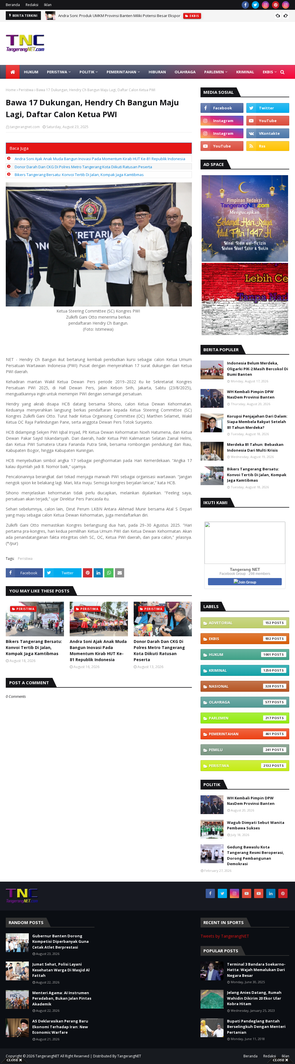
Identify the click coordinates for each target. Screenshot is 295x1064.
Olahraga (240, 702)
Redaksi (32, 4)
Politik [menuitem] (87, 71)
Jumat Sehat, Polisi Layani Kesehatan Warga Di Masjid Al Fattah (61, 970)
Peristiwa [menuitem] (57, 71)
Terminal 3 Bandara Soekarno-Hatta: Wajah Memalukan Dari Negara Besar (256, 970)
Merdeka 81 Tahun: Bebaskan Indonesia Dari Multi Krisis (255, 447)
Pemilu (240, 749)
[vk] (267, 133)
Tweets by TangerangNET (225, 936)
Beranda (13, 4)
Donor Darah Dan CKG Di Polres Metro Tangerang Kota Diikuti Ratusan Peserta (83, 166)
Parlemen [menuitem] (214, 71)
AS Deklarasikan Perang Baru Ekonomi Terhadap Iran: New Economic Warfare (60, 1026)
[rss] (267, 146)
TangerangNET (47, 1056)
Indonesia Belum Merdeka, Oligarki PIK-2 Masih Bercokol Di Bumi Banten (257, 368)
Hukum (240, 654)
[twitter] (255, 5)
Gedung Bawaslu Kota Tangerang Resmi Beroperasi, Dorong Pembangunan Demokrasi (255, 855)
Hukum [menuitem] (31, 71)
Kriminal (240, 670)
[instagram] (265, 5)
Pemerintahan (240, 733)
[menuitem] (13, 72)
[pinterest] (275, 5)
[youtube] (267, 121)
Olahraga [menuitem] (185, 71)
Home (11, 89)
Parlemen (240, 718)
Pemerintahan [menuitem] (121, 71)
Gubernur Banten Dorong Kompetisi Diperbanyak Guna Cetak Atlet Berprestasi (60, 941)
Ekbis (240, 638)
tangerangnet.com (25, 126)
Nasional (240, 686)
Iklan (48, 4)
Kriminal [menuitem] (245, 71)
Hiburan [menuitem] (157, 71)
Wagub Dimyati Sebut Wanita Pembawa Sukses (255, 825)
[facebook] (245, 5)
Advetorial (240, 622)
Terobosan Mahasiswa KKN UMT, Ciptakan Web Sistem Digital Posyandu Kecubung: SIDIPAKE (139, 15)
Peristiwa (26, 89)
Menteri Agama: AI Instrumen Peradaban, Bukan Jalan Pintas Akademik (61, 998)
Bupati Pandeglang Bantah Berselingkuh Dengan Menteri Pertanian (256, 1026)
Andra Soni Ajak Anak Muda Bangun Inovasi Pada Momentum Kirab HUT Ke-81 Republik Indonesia (100, 158)
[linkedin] (270, 893)
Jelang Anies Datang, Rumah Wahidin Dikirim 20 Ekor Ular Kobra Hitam (254, 998)
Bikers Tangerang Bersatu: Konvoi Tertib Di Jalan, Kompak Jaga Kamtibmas (79, 174)
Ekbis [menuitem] (268, 71)
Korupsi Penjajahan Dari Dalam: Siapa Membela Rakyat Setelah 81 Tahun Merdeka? (257, 422)
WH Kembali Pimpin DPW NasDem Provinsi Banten (251, 394)
